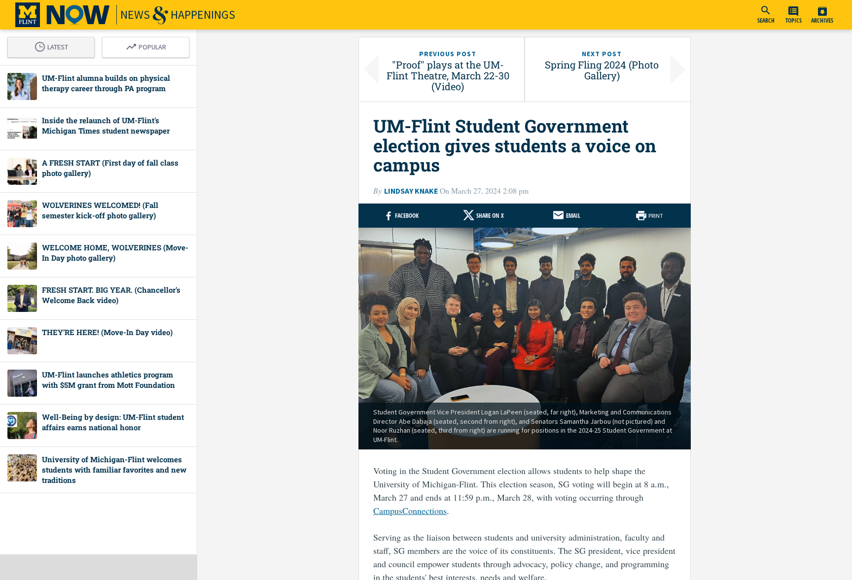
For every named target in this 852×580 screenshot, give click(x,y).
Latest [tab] (53, 45)
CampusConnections (410, 510)
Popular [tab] (148, 45)
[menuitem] (765, 15)
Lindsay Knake (411, 191)
